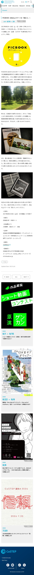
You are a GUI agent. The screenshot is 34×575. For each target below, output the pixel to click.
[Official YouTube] (12, 565)
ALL (16, 277)
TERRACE (6, 245)
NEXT (25, 277)
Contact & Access (6, 557)
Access (22, 2)
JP (28, 1)
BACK (7, 277)
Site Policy (4, 560)
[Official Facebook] (7, 565)
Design (5, 261)
